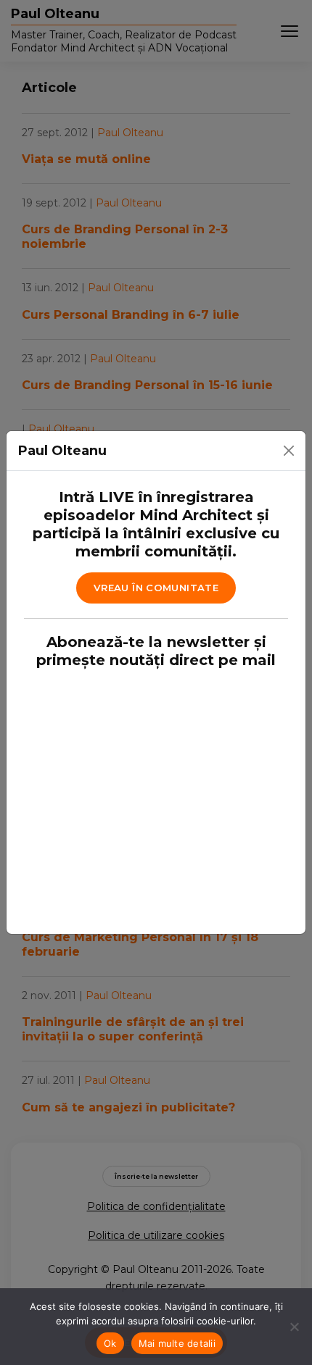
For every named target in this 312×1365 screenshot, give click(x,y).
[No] (294, 1326)
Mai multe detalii (177, 1343)
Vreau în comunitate (156, 587)
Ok (110, 1343)
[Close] (289, 451)
